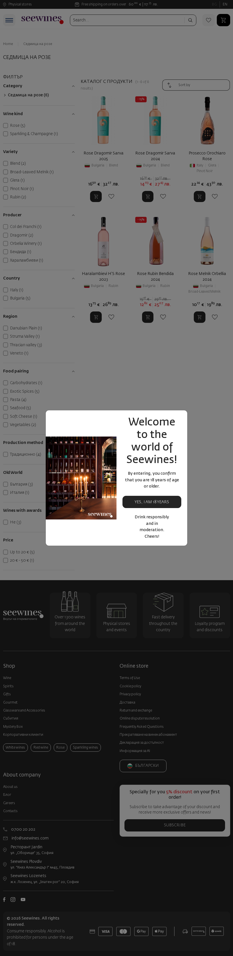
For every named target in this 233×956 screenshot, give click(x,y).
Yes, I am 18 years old (152, 504)
